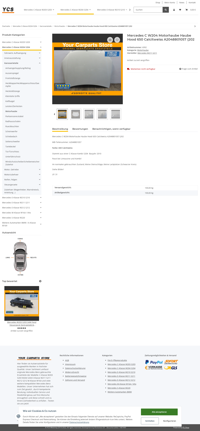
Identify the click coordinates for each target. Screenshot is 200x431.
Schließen (150, 421)
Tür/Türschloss (12, 151)
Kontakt (192, 2)
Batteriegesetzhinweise (75, 376)
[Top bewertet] (40, 281)
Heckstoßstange (12, 91)
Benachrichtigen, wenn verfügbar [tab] (111, 129)
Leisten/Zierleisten (13, 106)
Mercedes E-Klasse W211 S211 (16, 202)
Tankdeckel (10, 146)
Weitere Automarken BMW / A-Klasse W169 (19, 224)
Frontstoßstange (12, 78)
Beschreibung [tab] (60, 129)
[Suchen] (166, 10)
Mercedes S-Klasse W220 (13, 217)
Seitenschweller (12, 141)
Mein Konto (169, 2)
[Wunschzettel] (180, 9)
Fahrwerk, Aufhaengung (15, 53)
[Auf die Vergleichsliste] (110, 40)
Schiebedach (11, 136)
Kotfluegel (10, 101)
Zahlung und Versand (75, 380)
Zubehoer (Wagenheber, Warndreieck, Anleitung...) (21, 191)
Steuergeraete (10, 184)
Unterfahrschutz (12, 156)
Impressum (70, 364)
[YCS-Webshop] (8, 9)
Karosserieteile (11, 63)
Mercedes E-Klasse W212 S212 (16, 207)
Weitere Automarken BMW (120, 392)
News (181, 2)
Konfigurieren (169, 421)
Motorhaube (143, 50)
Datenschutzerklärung (75, 368)
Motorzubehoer (11, 174)
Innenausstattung (12, 58)
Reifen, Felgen (10, 179)
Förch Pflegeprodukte (117, 360)
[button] (174, 9)
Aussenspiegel (12, 73)
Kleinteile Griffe (12, 96)
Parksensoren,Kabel (14, 116)
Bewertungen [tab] (80, 129)
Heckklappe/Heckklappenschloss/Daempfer (22, 84)
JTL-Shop (186, 427)
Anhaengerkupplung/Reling (18, 68)
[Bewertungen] (21, 328)
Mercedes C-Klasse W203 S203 (16, 42)
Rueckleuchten (12, 126)
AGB (67, 360)
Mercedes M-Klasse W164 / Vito (16, 212)
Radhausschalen (13, 121)
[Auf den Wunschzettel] (117, 40)
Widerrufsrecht (72, 372)
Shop (158, 2)
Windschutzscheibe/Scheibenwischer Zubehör (22, 163)
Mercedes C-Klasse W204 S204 (16, 47)
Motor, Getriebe (11, 169)
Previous (54, 114)
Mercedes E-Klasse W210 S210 (16, 197)
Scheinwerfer (11, 131)
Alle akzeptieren (159, 412)
